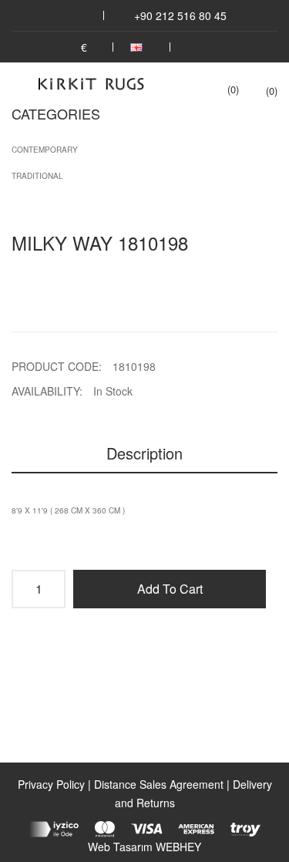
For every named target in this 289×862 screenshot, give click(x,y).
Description (144, 453)
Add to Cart (170, 589)
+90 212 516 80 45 (180, 15)
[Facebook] (65, 15)
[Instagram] (86, 15)
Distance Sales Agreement (158, 784)
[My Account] (198, 47)
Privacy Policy (51, 784)
